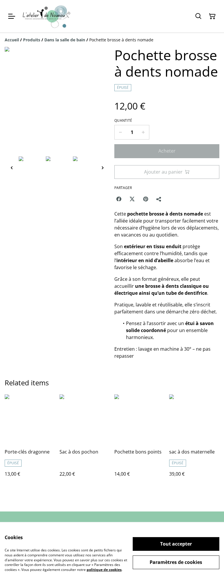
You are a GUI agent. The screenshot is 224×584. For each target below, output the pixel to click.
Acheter (167, 151)
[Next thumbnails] (103, 167)
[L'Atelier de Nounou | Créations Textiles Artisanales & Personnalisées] (48, 16)
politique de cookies (104, 569)
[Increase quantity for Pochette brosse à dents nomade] (143, 132)
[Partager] (159, 199)
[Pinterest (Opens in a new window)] (145, 199)
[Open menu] (12, 16)
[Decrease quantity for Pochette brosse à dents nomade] (120, 132)
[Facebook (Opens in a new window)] (118, 199)
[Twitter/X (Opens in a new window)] (132, 199)
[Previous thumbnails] (12, 167)
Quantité (123, 121)
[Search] (198, 16)
